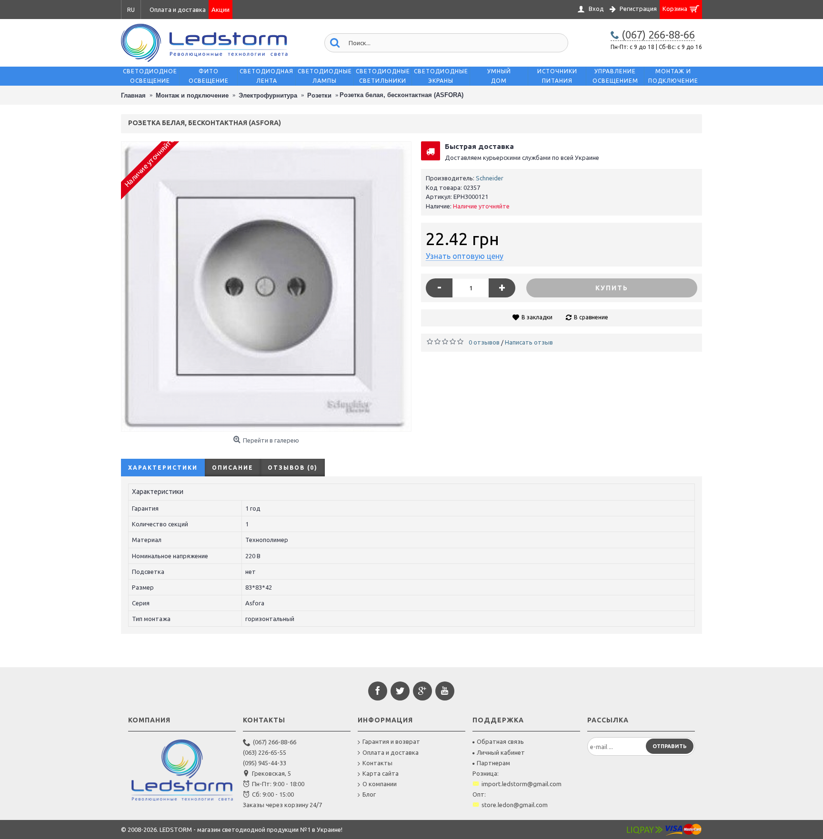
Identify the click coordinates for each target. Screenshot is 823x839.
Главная (133, 95)
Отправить (669, 746)
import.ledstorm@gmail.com (522, 783)
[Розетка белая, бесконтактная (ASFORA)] (266, 286)
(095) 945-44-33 (264, 763)
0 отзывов (484, 342)
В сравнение (591, 317)
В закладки (537, 317)
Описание (232, 467)
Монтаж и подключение (192, 95)
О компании (379, 783)
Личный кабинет (501, 752)
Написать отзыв (529, 342)
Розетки (319, 95)
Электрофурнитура (268, 95)
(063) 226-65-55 (264, 752)
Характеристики (163, 467)
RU (131, 10)
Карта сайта (380, 773)
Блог (369, 794)
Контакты (377, 763)
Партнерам (493, 763)
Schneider (489, 178)
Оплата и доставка (390, 752)
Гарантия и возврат (391, 741)
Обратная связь (500, 741)
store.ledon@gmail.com (515, 804)
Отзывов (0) (293, 467)
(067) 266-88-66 (274, 742)
